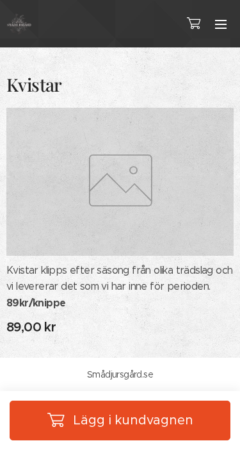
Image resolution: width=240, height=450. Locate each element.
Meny (221, 24)
